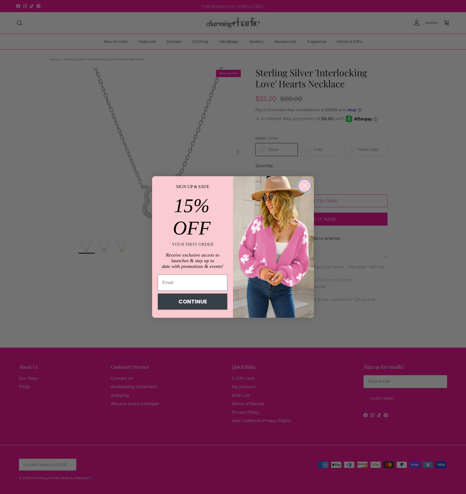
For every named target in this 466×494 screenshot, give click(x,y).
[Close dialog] (304, 185)
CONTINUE (193, 301)
